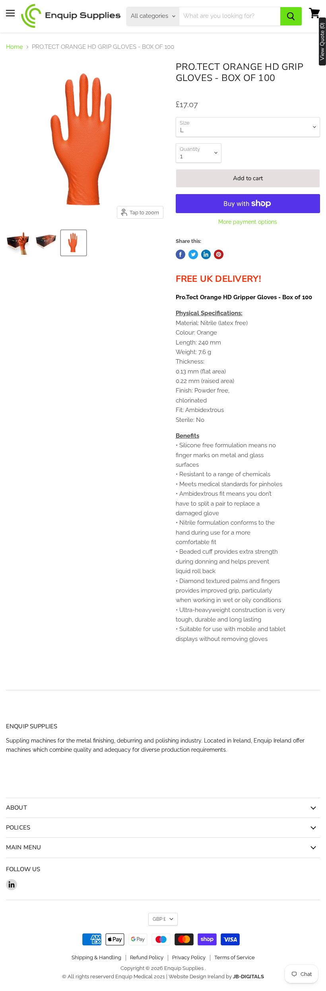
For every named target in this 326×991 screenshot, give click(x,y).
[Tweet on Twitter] (193, 254)
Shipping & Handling (96, 957)
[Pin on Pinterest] (218, 254)
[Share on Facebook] (180, 254)
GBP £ (159, 919)
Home (14, 47)
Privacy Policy (189, 957)
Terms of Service (234, 957)
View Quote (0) (322, 41)
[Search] (291, 16)
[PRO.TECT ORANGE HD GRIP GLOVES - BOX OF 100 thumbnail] (18, 243)
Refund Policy (146, 957)
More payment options (247, 222)
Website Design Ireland (197, 976)
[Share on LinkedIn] (206, 254)
